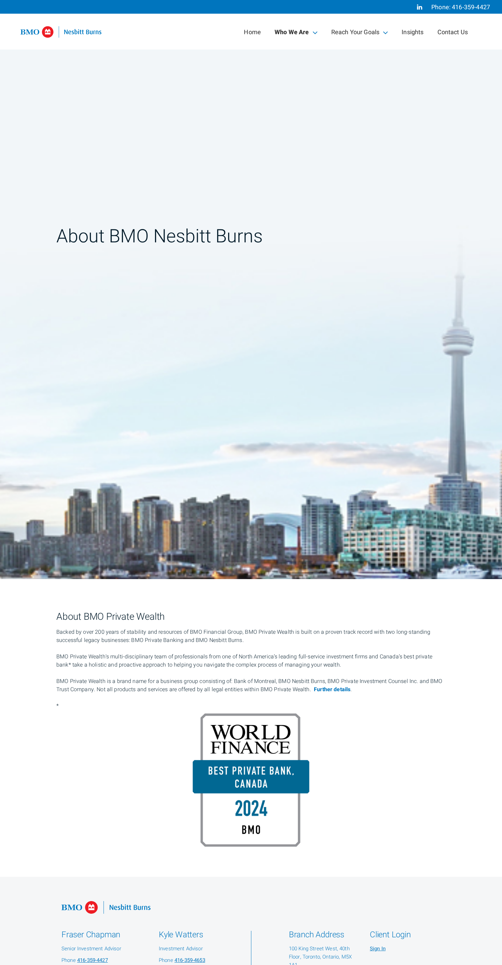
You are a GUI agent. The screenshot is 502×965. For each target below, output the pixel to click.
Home (252, 32)
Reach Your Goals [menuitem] (355, 34)
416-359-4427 (471, 7)
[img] (251, 289)
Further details (332, 689)
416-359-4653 (190, 960)
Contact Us (452, 32)
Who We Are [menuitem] (291, 34)
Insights (412, 32)
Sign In (378, 948)
